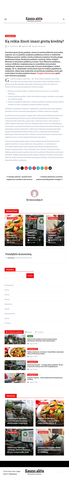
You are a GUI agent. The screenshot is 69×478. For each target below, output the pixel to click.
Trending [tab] (40, 332)
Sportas (7, 318)
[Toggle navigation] (6, 19)
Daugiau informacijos (46, 73)
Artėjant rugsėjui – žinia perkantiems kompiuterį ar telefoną (45, 378)
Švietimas (8, 323)
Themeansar (13, 474)
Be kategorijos (9, 285)
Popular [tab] (29, 332)
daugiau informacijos (39, 46)
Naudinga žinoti (10, 36)
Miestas (7, 299)
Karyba (7, 290)
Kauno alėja (34, 18)
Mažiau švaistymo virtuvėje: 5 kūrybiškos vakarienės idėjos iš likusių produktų (45, 352)
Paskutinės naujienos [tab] (15, 332)
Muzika (7, 309)
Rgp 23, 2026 (11, 242)
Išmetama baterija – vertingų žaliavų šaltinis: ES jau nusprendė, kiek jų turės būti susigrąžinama (45, 365)
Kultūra (7, 295)
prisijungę (11, 258)
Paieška (10, 269)
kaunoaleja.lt (14, 46)
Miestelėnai (8, 304)
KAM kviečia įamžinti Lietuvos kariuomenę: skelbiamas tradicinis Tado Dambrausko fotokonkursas (42, 340)
